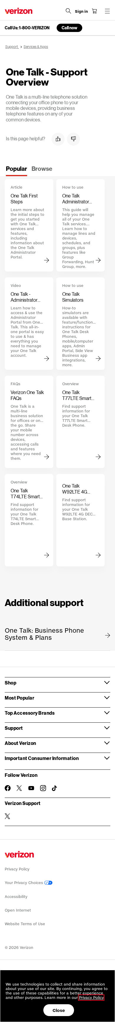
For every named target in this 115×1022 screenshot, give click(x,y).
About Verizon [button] (20, 743)
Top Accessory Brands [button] (30, 713)
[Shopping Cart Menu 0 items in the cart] (94, 10)
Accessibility (16, 896)
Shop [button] (10, 682)
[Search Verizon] (68, 10)
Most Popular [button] (19, 697)
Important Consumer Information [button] (42, 758)
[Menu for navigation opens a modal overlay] (107, 10)
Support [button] (14, 728)
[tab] (16, 170)
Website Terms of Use (25, 924)
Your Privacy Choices (24, 882)
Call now (69, 27)
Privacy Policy (17, 869)
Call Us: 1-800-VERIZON (27, 28)
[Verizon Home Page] (18, 11)
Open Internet (18, 910)
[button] (58, 139)
